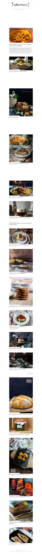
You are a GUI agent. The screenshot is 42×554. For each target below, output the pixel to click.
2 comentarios (14, 225)
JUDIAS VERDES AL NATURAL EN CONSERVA (19, 434)
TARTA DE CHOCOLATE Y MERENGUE (17, 273)
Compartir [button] (10, 72)
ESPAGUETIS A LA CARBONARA (16, 197)
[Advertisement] (21, 18)
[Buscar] (32, 2)
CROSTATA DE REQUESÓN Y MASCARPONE (19, 163)
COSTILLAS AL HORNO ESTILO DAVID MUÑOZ (19, 496)
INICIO (13, 9)
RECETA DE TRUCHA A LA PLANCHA (17, 544)
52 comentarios (14, 435)
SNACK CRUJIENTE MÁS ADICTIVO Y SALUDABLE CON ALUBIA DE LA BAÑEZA (20, 45)
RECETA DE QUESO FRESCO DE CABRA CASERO (20, 217)
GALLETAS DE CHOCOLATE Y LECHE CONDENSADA (21, 306)
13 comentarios (14, 118)
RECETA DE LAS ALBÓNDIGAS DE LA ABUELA (19, 474)
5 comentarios (14, 164)
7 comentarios (14, 246)
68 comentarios (14, 415)
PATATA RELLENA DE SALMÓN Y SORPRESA (19, 245)
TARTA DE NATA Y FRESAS (15, 348)
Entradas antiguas (30, 373)
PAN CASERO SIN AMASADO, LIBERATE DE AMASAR (21, 414)
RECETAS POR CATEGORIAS (18, 9)
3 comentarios (14, 274)
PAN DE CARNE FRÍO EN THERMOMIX (18, 71)
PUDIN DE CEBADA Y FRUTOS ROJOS (17, 369)
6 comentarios (14, 72)
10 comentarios (14, 329)
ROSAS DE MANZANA (14, 117)
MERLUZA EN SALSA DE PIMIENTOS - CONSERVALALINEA (17, 327)
